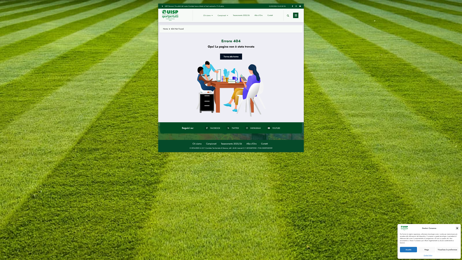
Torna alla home (231, 56)
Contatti (270, 15)
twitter (235, 128)
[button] (457, 228)
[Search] (288, 15)
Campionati (222, 15)
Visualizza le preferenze (447, 249)
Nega (426, 249)
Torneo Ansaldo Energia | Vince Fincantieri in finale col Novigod (186, 4)
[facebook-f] (292, 6)
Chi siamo (207, 15)
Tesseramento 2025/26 (241, 15)
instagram (255, 128)
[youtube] (300, 6)
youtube (276, 128)
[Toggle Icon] (295, 15)
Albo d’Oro (258, 15)
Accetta (408, 249)
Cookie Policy (428, 255)
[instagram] (296, 6)
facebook (215, 128)
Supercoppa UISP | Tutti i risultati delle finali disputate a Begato (185, 8)
